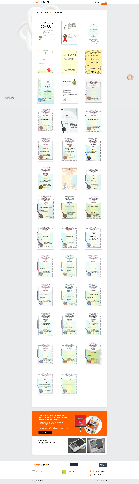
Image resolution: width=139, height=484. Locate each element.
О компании (55, 2)
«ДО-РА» (68, 2)
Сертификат (39, 12)
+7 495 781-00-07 (100, 2)
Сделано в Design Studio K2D (102, 480)
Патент (51, 12)
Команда (62, 2)
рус (103, 4)
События (74, 2)
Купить (44, 432)
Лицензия (46, 12)
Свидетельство (58, 12)
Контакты (88, 2)
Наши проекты (81, 2)
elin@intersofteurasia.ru (100, 471)
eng (105, 4)
